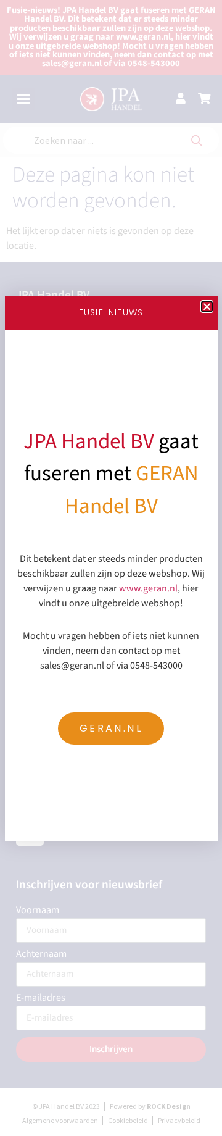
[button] (207, 306)
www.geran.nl (148, 588)
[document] (111, 568)
